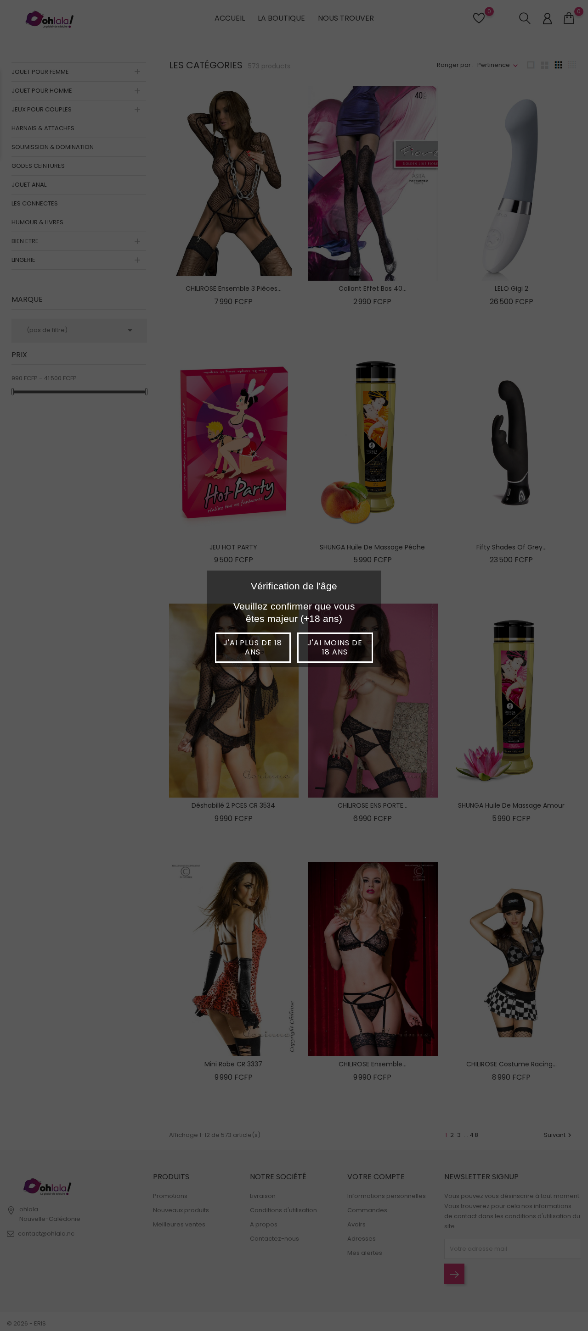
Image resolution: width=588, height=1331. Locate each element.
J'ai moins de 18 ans (335, 647)
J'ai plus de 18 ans (252, 647)
